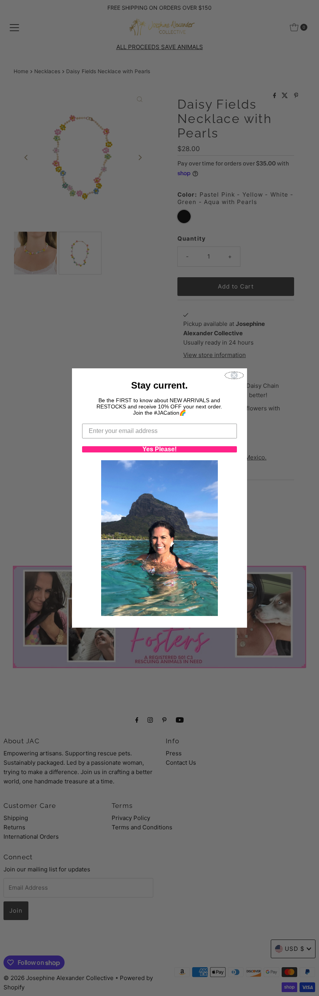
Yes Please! (159, 449)
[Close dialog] (234, 375)
